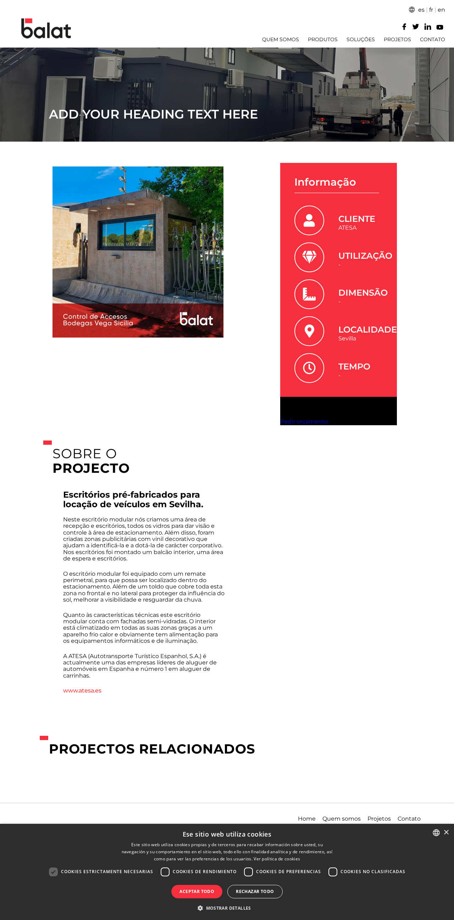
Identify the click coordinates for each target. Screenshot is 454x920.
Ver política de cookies (277, 859)
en (441, 9)
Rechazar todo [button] (255, 891)
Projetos (397, 39)
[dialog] (227, 872)
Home (307, 818)
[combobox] (436, 832)
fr (431, 9)
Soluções (361, 39)
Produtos (323, 39)
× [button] (446, 832)
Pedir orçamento (304, 421)
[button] (227, 907)
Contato (432, 39)
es (421, 9)
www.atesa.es (82, 690)
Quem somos (280, 39)
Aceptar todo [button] (196, 891)
